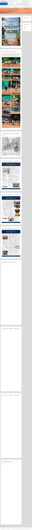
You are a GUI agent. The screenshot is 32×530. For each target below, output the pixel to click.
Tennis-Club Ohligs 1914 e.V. (9, 1)
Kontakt (8, 6)
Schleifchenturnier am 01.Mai (9, 262)
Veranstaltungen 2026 (7, 461)
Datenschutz (25, 26)
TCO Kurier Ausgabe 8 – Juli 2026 (10, 161)
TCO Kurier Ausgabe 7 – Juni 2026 (10, 194)
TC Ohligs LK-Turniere (25, 3)
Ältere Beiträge (3, 526)
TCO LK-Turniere (26, 19)
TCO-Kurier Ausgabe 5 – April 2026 (11, 328)
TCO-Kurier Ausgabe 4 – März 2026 (11, 395)
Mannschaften (18, 3)
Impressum (25, 27)
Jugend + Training (11, 3)
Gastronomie (3, 6)
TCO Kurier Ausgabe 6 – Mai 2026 (10, 228)
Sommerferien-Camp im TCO (9, 51)
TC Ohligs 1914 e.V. (4, 3)
